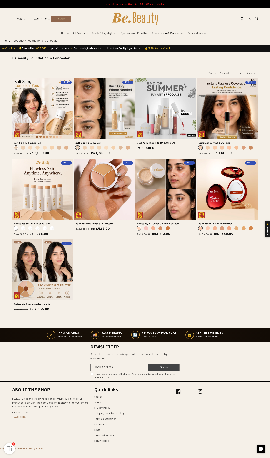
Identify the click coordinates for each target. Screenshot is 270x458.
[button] (242, 18)
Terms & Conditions (106, 419)
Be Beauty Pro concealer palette (32, 304)
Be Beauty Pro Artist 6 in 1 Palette (94, 223)
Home (6, 40)
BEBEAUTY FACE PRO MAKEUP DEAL (156, 142)
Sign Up (164, 367)
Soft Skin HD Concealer (88, 142)
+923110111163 (19, 416)
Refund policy (102, 440)
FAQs (97, 429)
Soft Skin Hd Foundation (27, 142)
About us (99, 402)
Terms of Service (104, 435)
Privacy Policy (102, 407)
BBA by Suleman (36, 448)
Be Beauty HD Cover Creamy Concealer (158, 223)
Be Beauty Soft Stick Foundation (32, 223)
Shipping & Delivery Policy (109, 413)
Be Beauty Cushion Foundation (215, 223)
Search (98, 397)
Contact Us (101, 424)
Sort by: (213, 73)
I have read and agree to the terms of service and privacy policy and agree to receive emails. (134, 376)
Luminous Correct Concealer (214, 142)
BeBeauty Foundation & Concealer (36, 40)
